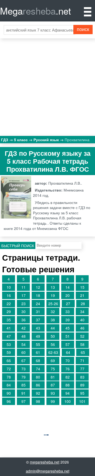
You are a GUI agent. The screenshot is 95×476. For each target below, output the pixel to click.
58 (82, 344)
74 (38, 368)
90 (9, 393)
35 (9, 319)
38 (53, 319)
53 (9, 344)
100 (67, 401)
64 (68, 352)
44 (53, 328)
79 (23, 377)
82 (67, 377)
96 (9, 401)
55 (38, 344)
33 (67, 311)
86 (38, 385)
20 (67, 295)
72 (9, 368)
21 (82, 295)
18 (38, 295)
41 (9, 328)
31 (38, 311)
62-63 (53, 352)
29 (9, 311)
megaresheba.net (44, 462)
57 (67, 344)
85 (23, 385)
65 (83, 352)
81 (53, 377)
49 (38, 336)
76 (67, 368)
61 (38, 352)
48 (23, 336)
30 (23, 311)
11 (23, 287)
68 (38, 360)
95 (82, 393)
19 (53, 295)
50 (53, 336)
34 (82, 311)
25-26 (53, 303)
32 (53, 311)
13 (53, 287)
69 (53, 360)
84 (9, 385)
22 (9, 303)
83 (82, 377)
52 (82, 336)
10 (9, 287)
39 (67, 319)
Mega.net (35, 10)
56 (53, 344)
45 (67, 328)
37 (38, 319)
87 (53, 385)
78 (9, 377)
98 (38, 401)
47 (9, 336)
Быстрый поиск (17, 245)
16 (9, 295)
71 (82, 360)
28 (83, 303)
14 (67, 287)
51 (67, 336)
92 (38, 393)
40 (82, 319)
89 (82, 385)
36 (23, 319)
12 (38, 287)
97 (23, 401)
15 (82, 287)
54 (23, 344)
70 (67, 360)
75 (53, 368)
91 (23, 393)
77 (82, 368)
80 (38, 377)
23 (23, 303)
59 (9, 352)
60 (23, 352)
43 (38, 328)
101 (82, 401)
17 (23, 295)
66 (9, 360)
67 (23, 360)
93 (53, 393)
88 (67, 385)
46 (82, 328)
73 (23, 368)
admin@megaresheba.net (47, 471)
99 (53, 401)
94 (67, 393)
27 (68, 303)
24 (38, 303)
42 (23, 328)
